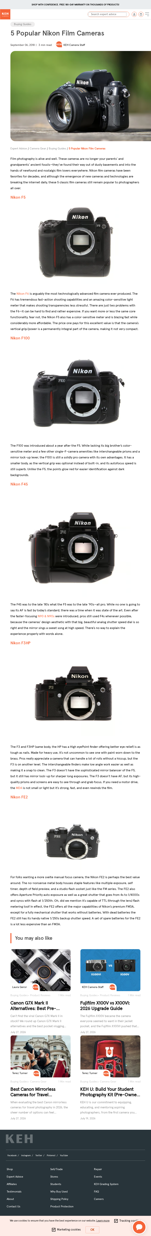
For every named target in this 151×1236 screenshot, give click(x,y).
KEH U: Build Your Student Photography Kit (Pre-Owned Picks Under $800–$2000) (109, 1095)
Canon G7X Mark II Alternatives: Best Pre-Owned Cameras (33, 1008)
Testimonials (14, 1191)
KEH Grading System (106, 1184)
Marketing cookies (69, 1229)
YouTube (64, 1155)
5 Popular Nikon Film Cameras (87, 148)
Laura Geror (19, 987)
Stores (54, 1176)
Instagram (26, 1155)
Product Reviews (40, 995)
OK (92, 1229)
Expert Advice (18, 148)
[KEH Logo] (5, 14)
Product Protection (62, 1206)
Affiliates (12, 1184)
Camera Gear (38, 148)
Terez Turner (20, 1073)
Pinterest (51, 1155)
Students (55, 1184)
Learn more (103, 1221)
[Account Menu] (134, 14)
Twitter (38, 1155)
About (10, 1199)
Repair (98, 1169)
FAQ (96, 1191)
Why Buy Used (59, 1191)
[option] (75, 5)
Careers (99, 1199)
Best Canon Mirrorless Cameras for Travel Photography (32, 1095)
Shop (10, 1169)
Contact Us (13, 1206)
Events (98, 1176)
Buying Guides (22, 24)
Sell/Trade (56, 1169)
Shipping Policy (59, 1199)
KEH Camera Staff (74, 45)
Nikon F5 (18, 197)
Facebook (12, 1155)
